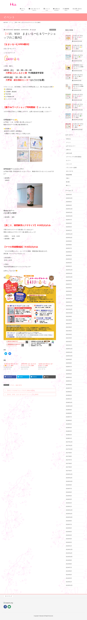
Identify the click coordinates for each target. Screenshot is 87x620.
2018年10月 (69, 406)
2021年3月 (69, 338)
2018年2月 (69, 434)
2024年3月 (69, 223)
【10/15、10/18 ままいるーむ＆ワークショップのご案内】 (23, 394)
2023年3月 (69, 262)
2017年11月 (69, 445)
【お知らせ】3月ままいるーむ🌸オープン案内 (78, 37)
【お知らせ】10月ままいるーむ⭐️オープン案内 (77, 47)
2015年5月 (69, 531)
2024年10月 (69, 216)
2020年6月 (69, 370)
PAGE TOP (83, 599)
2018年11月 (69, 402)
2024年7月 (69, 219)
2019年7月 (69, 388)
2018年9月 (69, 409)
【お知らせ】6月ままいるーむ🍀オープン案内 (78, 57)
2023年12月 (69, 234)
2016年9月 (69, 485)
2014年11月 (69, 553)
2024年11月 (69, 212)
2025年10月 (69, 198)
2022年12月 (69, 270)
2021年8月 (69, 320)
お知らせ (68, 149)
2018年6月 (69, 420)
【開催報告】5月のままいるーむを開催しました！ (78, 66)
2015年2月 (69, 542)
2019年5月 (69, 395)
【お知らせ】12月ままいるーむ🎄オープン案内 (77, 115)
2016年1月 (69, 506)
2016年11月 (69, 477)
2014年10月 (69, 556)
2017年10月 (69, 449)
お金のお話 (69, 153)
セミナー (68, 160)
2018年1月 (69, 438)
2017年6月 (69, 463)
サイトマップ (8, 596)
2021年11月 (69, 309)
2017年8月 (69, 456)
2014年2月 (69, 578)
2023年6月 (69, 252)
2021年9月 (69, 316)
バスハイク (69, 164)
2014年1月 (69, 581)
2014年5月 (69, 574)
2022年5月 (69, 287)
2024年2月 (69, 227)
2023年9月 (69, 241)
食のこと (68, 185)
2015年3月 (69, 538)
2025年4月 (69, 205)
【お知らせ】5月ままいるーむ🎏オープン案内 (78, 76)
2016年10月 (69, 481)
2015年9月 (69, 520)
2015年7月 (69, 524)
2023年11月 (69, 237)
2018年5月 (69, 424)
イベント (53, 29)
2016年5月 (69, 495)
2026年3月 (69, 194)
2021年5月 (69, 330)
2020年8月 (69, 363)
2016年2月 (69, 503)
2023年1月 (69, 266)
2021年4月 (69, 334)
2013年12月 (69, 585)
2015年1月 (69, 546)
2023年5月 (69, 255)
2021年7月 (69, 323)
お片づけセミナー (70, 146)
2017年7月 (69, 460)
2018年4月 (69, 427)
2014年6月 (69, 571)
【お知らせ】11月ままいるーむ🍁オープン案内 (78, 125)
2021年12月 (69, 305)
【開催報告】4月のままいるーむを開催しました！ (78, 86)
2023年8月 (69, 244)
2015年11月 (69, 513)
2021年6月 (69, 327)
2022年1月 (69, 302)
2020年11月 (69, 352)
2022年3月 (69, 295)
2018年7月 (69, 417)
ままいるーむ (19, 385)
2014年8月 (69, 564)
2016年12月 (69, 474)
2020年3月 (69, 377)
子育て (67, 178)
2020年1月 (69, 381)
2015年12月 (69, 510)
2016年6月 (69, 492)
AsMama (68, 139)
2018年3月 (69, 431)
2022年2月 (69, 298)
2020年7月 (69, 366)
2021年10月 (69, 313)
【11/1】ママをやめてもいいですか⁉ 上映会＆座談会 (21, 390)
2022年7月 (69, 284)
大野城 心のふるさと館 (16, 73)
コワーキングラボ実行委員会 (73, 156)
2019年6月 (69, 391)
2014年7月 (69, 567)
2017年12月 (69, 442)
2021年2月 (69, 341)
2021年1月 (69, 345)
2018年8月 (69, 413)
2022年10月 (69, 277)
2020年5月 (69, 374)
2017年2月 (69, 470)
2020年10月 (69, 356)
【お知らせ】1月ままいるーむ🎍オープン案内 (78, 106)
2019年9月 (69, 384)
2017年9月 (69, 452)
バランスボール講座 (71, 167)
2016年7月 (69, 488)
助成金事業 (69, 174)
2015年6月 (69, 528)
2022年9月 (69, 280)
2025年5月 (69, 201)
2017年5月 (69, 467)
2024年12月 (69, 209)
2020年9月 (69, 359)
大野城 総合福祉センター (18, 80)
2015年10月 (69, 517)
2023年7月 (69, 248)
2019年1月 (69, 399)
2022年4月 (69, 291)
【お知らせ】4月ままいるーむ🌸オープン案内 (78, 96)
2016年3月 (69, 499)
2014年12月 (69, 549)
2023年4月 (69, 259)
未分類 (67, 182)
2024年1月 (69, 230)
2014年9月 (69, 560)
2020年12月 (69, 348)
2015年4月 (69, 535)
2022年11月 (69, 273)
